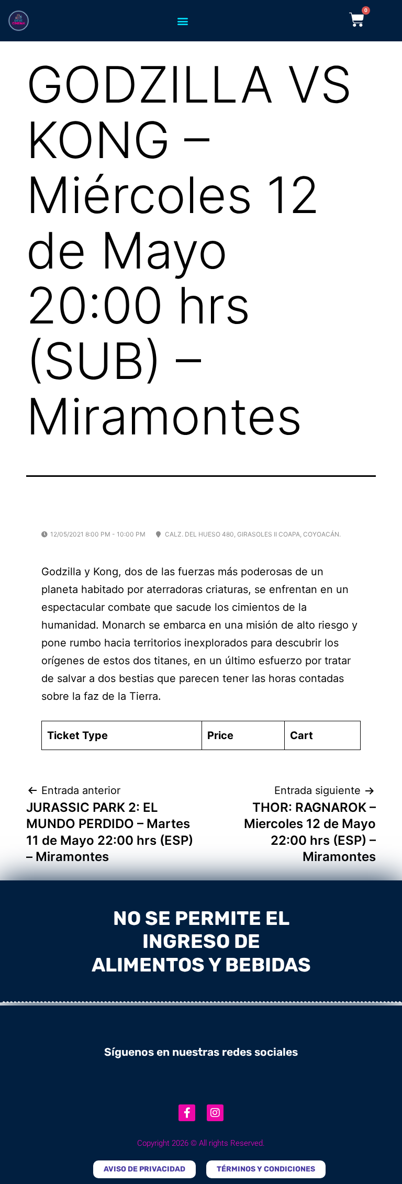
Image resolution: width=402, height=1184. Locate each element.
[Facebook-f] (186, 1112)
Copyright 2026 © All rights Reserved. (201, 1143)
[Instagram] (215, 1112)
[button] (183, 20)
